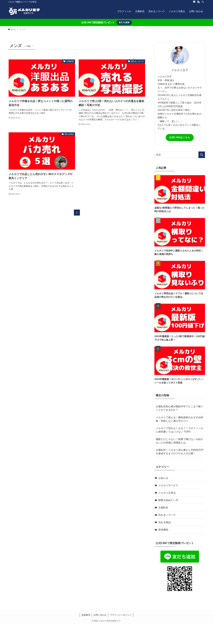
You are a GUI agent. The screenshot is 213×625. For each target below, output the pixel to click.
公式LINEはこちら (179, 137)
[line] (194, 2)
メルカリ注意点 (167, 492)
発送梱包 (163, 529)
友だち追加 (124, 22)
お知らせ (163, 478)
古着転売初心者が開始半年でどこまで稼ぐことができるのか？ (179, 408)
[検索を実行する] (201, 154)
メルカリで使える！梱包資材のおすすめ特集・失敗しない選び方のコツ (179, 419)
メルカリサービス (168, 485)
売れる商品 (164, 522)
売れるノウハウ (167, 514)
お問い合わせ (100, 615)
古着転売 (163, 507)
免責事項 (86, 615)
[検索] (203, 2)
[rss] (198, 2)
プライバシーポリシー (121, 615)
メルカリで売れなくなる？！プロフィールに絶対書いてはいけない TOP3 (179, 430)
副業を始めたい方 (168, 500)
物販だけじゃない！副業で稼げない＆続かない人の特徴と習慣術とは (179, 441)
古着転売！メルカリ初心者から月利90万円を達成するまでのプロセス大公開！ (179, 451)
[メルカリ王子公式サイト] (24, 11)
